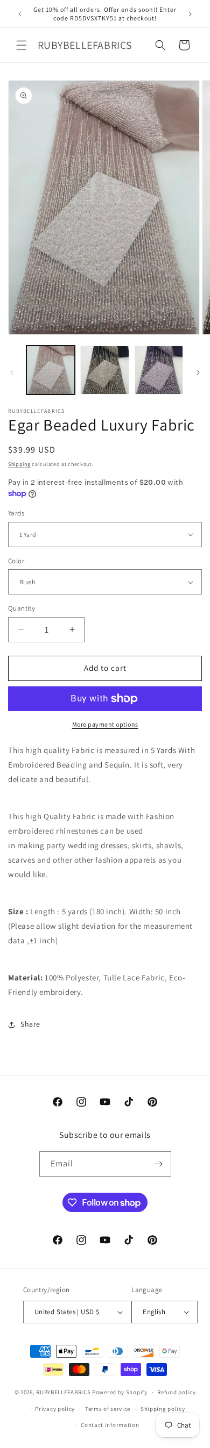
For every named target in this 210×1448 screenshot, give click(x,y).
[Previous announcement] (20, 14)
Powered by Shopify (120, 1392)
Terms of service (107, 1409)
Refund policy (176, 1392)
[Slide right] (198, 372)
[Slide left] (12, 372)
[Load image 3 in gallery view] (159, 370)
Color (16, 560)
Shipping (19, 464)
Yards (16, 513)
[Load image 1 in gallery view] (50, 370)
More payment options (105, 724)
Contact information (110, 1425)
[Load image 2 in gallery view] (104, 370)
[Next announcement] (190, 14)
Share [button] (30, 1024)
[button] (21, 45)
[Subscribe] (159, 1164)
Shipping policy (163, 1409)
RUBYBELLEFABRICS (63, 1392)
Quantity (21, 608)
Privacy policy (55, 1409)
